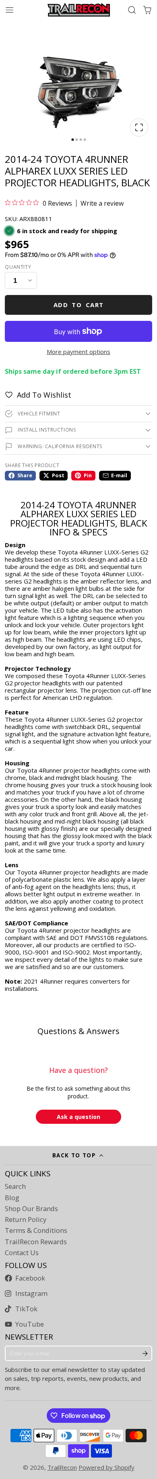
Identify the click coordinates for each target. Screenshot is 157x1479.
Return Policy (25, 1220)
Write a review (102, 203)
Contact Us (22, 1253)
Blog (12, 1198)
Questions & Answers (78, 1031)
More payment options (78, 351)
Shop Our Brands (31, 1209)
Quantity (18, 267)
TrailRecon (62, 1467)
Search (15, 1186)
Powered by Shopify (106, 1467)
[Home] (79, 10)
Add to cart (79, 305)
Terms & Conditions (36, 1230)
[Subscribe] (145, 1353)
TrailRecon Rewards (36, 1242)
